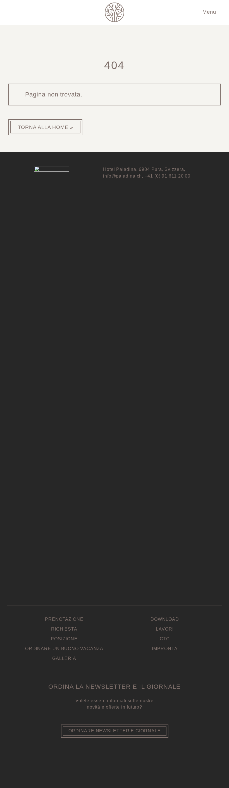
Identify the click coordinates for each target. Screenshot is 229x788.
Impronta (164, 648)
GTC (165, 638)
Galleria (64, 658)
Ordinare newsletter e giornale (114, 730)
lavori (164, 629)
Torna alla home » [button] (45, 127)
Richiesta (64, 629)
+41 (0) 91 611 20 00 (167, 176)
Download (165, 619)
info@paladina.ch (122, 176)
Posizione (64, 638)
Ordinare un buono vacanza (64, 648)
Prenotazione (64, 619)
